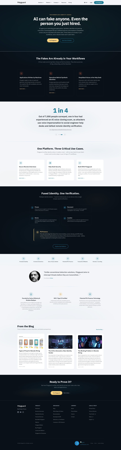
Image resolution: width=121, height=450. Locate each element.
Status (90, 416)
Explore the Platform (60, 246)
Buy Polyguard (38, 427)
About (72, 408)
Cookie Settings (101, 443)
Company (56, 2)
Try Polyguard (99, 2)
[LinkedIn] (18, 412)
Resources (64, 2)
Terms (95, 443)
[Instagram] (23, 412)
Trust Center (92, 414)
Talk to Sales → (66, 393)
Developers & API (57, 416)
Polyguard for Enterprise (40, 433)
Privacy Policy (92, 408)
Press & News (74, 411)
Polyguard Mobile (39, 425)
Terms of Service (92, 411)
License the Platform (39, 430)
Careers (73, 414)
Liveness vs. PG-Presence (59, 422)
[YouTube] (20, 412)
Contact (73, 416)
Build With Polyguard (39, 419)
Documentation (56, 414)
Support (91, 419)
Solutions (40, 2)
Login (91, 2)
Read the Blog (100, 329)
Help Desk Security (39, 414)
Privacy (92, 443)
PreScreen (37, 408)
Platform (48, 2)
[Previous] (56, 134)
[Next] (65, 134)
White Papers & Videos (58, 411)
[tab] (59, 134)
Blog (54, 408)
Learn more (23, 88)
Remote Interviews (39, 411)
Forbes (51, 278)
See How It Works (67, 40)
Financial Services (39, 416)
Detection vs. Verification (58, 419)
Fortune (57, 126)
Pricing (70, 2)
